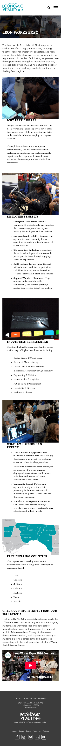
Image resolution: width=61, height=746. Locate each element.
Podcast (46, 731)
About (15, 731)
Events (21, 731)
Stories (28, 731)
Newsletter (37, 731)
